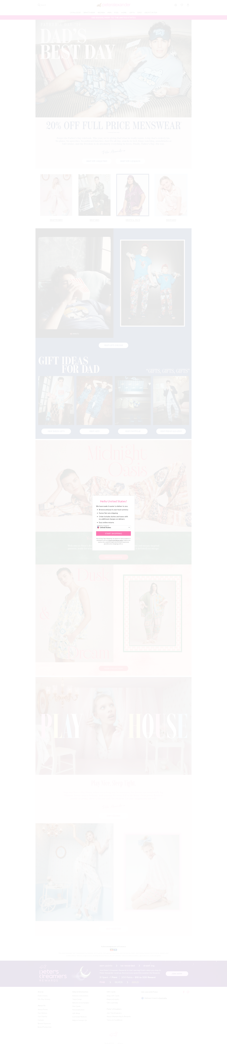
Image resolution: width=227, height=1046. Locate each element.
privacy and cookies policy (115, 540)
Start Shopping (113, 533)
